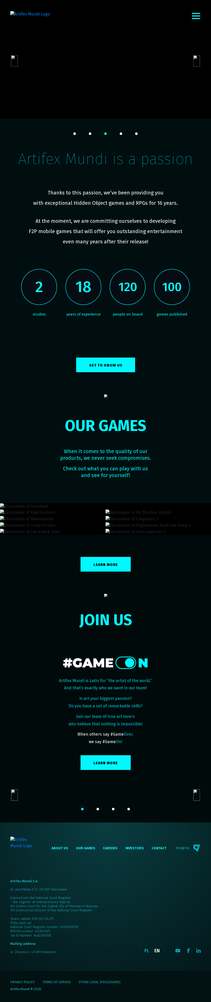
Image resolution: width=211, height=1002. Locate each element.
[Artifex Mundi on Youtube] (177, 950)
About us (59, 848)
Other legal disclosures (99, 982)
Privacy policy (22, 982)
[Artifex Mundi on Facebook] (188, 950)
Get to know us (105, 365)
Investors (134, 848)
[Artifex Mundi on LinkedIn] (198, 950)
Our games (85, 848)
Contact (159, 848)
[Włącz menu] (196, 16)
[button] (74, 134)
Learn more (105, 565)
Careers (110, 848)
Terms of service (56, 982)
